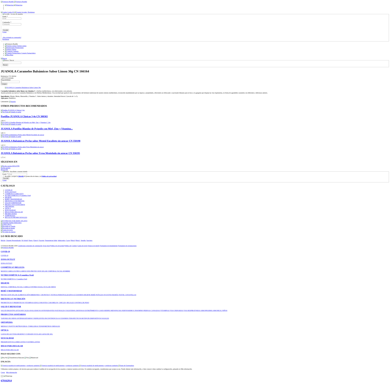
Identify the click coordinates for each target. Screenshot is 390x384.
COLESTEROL (70, 310)
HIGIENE (8, 197)
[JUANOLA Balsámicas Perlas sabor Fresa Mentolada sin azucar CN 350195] (22, 147)
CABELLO (27, 287)
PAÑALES (99, 295)
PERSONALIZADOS (65, 295)
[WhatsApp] (13, 5)
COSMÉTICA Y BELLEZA (14, 194)
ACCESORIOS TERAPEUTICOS (70, 318)
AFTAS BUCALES (22, 310)
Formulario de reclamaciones (127, 246)
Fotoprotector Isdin (51, 240)
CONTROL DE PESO (81, 302)
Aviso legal (46, 246)
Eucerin (41, 240)
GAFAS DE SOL (47, 334)
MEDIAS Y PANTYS (8, 326)
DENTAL (4, 287)
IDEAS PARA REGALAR (14, 212)
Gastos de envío (82, 246)
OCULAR (47, 287)
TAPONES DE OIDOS (9, 318)
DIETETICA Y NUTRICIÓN (14, 201)
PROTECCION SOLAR (39, 271)
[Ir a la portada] (7, 247)
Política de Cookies (70, 246)
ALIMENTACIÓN (23, 295)
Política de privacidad (57, 246)
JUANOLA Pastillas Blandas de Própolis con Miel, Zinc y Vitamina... (37, 128)
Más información (11, 372)
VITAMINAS (29, 302)
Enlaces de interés (93, 246)
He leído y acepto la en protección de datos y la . (30, 176)
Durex (31, 240)
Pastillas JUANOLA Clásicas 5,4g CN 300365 (24, 116)
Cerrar (4, 32)
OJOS (28, 271)
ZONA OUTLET (10, 192)
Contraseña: (6, 22)
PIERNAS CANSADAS (152, 310)
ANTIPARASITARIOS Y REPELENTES (31, 318)
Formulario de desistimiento (109, 246)
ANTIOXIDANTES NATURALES (53, 310)
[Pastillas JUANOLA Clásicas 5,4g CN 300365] (13, 110)
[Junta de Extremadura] (126, 365)
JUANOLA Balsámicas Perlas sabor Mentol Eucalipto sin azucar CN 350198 (40, 141)
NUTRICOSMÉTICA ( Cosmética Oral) (14, 279)
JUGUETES (107, 295)
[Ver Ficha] (5, 112)
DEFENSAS (80, 310)
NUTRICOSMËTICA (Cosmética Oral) (18, 195)
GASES (101, 310)
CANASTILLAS (130, 295)
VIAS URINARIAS (177, 310)
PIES (18, 271)
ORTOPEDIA (9, 206)
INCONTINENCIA (51, 318)
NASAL (40, 287)
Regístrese (5, 39)
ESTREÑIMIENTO (92, 310)
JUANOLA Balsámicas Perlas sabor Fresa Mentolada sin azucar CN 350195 (40, 153)
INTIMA (34, 287)
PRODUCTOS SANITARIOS (15, 205)
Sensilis (83, 240)
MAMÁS (115, 295)
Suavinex (89, 240)
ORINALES (56, 326)
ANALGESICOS (35, 310)
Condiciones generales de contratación (30, 246)
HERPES (107, 310)
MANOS (4, 271)
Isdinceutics (61, 240)
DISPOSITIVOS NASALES (99, 318)
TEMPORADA (10, 215)
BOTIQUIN (86, 318)
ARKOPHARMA (207, 310)
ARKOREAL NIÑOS (220, 310)
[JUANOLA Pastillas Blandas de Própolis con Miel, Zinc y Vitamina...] (25, 122)
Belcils (3, 240)
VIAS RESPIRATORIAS (192, 310)
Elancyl (35, 240)
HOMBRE (66, 271)
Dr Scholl (25, 240)
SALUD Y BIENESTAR (13, 203)
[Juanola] (12, 101)
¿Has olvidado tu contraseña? (11, 37)
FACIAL (60, 271)
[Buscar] (4, 58)
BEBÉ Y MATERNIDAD (13, 199)
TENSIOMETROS (45, 326)
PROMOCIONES (11, 214)
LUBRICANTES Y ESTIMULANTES (27, 342)
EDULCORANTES (41, 302)
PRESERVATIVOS (7, 342)
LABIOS (23, 271)
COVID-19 (8, 190)
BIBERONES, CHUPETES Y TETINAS (44, 295)
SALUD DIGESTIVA (8, 310)
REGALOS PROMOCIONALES (16, 217)
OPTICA (8, 208)
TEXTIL (122, 295)
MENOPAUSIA (116, 310)
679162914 (6, 380)
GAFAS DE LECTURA (9, 334)
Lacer (68, 240)
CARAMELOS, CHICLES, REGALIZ (61, 302)
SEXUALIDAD (10, 210)
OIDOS (53, 287)
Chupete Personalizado (13, 240)
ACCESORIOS (78, 295)
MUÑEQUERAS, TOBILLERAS (27, 326)
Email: (5, 16)
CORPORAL (52, 271)
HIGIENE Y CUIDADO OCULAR (29, 334)
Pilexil (73, 240)
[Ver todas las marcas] (8, 232)
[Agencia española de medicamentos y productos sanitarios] (20, 365)
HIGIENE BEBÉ (90, 295)
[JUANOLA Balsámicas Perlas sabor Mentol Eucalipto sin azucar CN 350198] (22, 135)
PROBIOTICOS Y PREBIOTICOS (13, 302)
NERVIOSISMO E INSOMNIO (133, 310)
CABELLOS (11, 271)
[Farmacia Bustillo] (14, 2)
